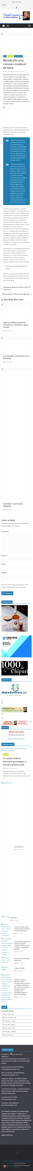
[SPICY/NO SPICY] (7, 848)
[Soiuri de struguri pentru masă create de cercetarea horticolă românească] (7, 930)
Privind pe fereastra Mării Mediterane (21, 959)
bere (5, 56)
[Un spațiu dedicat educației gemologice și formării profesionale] (16, 749)
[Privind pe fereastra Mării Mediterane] (7, 961)
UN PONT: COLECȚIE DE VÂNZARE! (13, 505)
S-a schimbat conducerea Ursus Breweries (16, 357)
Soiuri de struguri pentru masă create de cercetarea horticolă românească (22, 928)
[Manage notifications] (4, 1166)
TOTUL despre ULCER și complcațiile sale (15, 294)
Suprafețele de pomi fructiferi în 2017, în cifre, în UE (17, 288)
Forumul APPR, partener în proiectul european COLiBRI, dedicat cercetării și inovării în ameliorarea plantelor (22, 945)
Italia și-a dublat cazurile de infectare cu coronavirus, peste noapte (15, 324)
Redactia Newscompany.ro (18, 71)
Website (4, 573)
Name (4, 556)
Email (3, 564)
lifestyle (10, 56)
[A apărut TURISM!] (7, 969)
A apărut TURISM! (19, 968)
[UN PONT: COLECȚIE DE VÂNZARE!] (16, 369)
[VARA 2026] (5, 919)
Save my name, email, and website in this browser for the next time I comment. (14, 586)
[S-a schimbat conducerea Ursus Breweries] (16, 338)
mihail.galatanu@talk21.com (18, 738)
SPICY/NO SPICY (19, 847)
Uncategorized (18, 56)
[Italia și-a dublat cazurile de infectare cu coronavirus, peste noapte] (16, 305)
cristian (15, 768)
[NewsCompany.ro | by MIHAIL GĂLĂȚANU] (3, 26)
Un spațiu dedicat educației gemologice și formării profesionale (14, 761)
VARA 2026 (13, 918)
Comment (5, 531)
